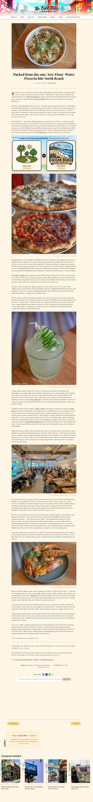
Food (35, 665)
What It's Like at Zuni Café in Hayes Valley (10, 788)
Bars (23, 765)
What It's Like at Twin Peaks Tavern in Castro (56, 788)
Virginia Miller (22, 735)
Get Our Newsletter (73, 17)
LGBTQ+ (52, 17)
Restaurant (31, 665)
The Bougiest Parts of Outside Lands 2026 (80, 788)
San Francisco (47, 665)
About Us (14, 17)
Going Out (30, 17)
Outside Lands (69, 767)
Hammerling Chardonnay (34, 422)
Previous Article (13, 723)
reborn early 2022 (39, 99)
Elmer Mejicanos (35, 400)
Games (60, 17)
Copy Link (66, 679)
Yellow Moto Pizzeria (33, 97)
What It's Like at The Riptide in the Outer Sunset (34, 788)
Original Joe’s (42, 132)
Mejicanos (34, 595)
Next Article (76, 723)
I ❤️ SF (22, 17)
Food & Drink (42, 17)
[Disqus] (44, 699)
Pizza (27, 665)
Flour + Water (19, 275)
